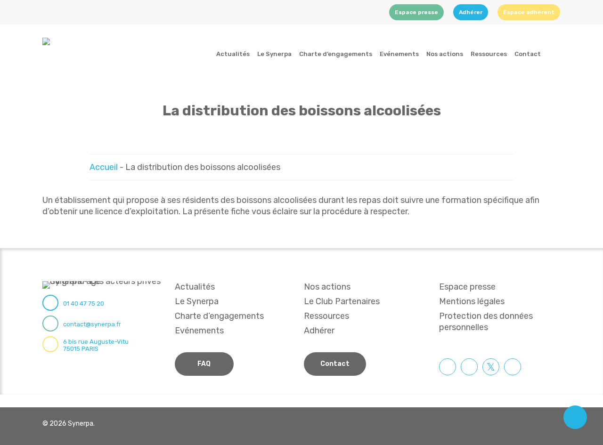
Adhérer (319, 330)
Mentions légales (472, 301)
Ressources (326, 316)
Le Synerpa (197, 301)
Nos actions (327, 287)
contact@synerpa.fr (92, 324)
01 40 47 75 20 (83, 303)
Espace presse (467, 287)
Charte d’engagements (219, 316)
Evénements (199, 330)
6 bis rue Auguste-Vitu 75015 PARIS (96, 345)
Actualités (195, 287)
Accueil (104, 167)
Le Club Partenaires (342, 301)
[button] (204, 364)
